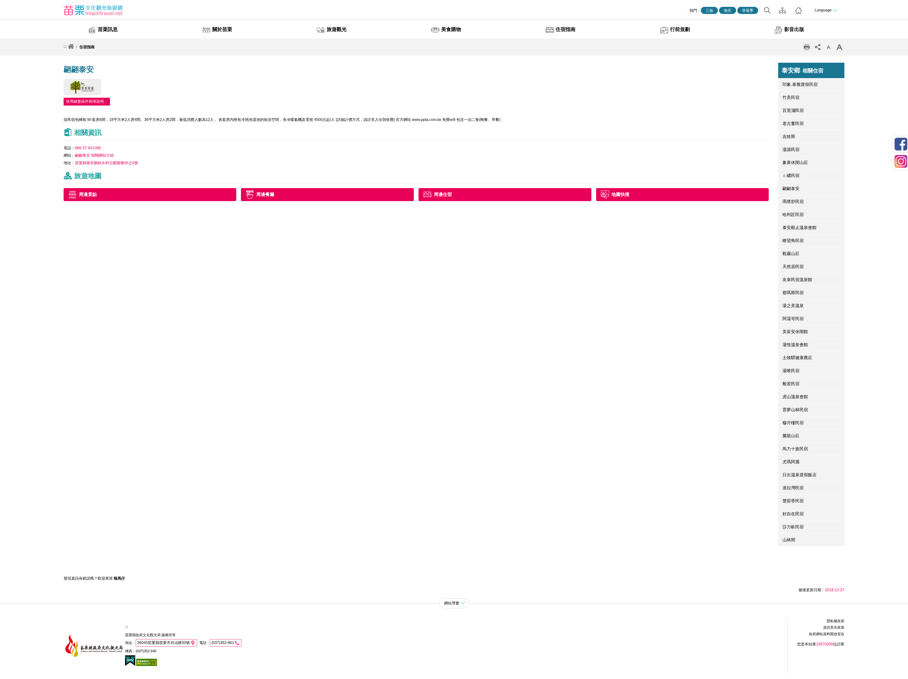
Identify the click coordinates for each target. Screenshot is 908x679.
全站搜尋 (767, 10)
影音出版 (794, 29)
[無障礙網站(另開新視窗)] (146, 665)
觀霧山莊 (790, 253)
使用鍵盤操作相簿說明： (87, 101)
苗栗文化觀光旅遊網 (93, 10)
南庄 (727, 11)
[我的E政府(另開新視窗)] (130, 665)
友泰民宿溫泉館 (797, 279)
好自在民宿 (793, 513)
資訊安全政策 (833, 627)
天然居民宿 (793, 266)
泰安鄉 (802, 70)
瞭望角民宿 (793, 240)
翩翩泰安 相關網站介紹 (94, 155)
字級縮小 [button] (828, 47)
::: (687, 10)
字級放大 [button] (839, 47)
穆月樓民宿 (793, 422)
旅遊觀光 (337, 29)
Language (823, 10)
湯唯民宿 (790, 370)
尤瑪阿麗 (790, 461)
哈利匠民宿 (793, 214)
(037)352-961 (222, 643)
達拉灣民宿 (793, 487)
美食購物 (451, 29)
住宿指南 (566, 29)
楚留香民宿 (793, 500)
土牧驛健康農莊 (797, 357)
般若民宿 (790, 383)
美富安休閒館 (795, 331)
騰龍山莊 (790, 435)
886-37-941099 (88, 148)
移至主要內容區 (13, 4)
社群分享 (817, 47)
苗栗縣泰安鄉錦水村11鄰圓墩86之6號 (106, 163)
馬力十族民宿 (795, 448)
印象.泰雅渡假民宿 (800, 84)
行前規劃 (680, 29)
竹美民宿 (790, 97)
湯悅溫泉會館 (795, 344)
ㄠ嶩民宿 (790, 175)
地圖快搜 (620, 194)
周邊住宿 (443, 194)
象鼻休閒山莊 (795, 162)
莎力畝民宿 (793, 527)
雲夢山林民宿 (795, 409)
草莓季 (747, 11)
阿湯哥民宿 (793, 318)
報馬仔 (119, 578)
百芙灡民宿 (793, 110)
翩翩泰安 (790, 188)
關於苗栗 (222, 29)
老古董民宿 (793, 123)
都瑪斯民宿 (793, 292)
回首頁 (798, 10)
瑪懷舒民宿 (793, 201)
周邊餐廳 (265, 194)
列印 (807, 47)
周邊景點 (88, 194)
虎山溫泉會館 (795, 396)
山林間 (788, 540)
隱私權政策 (835, 621)
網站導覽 (782, 10)
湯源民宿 (790, 149)
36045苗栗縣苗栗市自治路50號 (163, 643)
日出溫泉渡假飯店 (799, 474)
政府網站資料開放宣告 (826, 634)
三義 (709, 11)
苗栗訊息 (108, 29)
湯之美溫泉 (793, 305)
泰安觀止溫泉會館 (799, 227)
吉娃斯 (788, 136)
